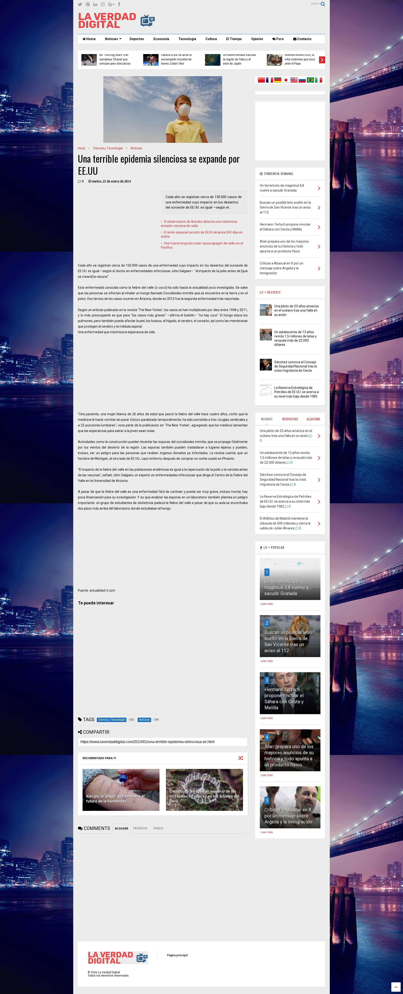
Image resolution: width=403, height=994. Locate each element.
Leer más (267, 604)
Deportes (137, 39)
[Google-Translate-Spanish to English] (294, 82)
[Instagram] (103, 4)
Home (91, 39)
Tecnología (187, 39)
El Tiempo (234, 39)
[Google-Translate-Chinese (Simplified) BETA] (261, 82)
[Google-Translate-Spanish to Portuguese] (310, 82)
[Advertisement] (240, 21)
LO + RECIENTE (270, 292)
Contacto (304, 39)
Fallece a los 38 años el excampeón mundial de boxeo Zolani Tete (176, 59)
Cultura (211, 39)
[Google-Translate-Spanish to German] (277, 82)
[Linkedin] (95, 4)
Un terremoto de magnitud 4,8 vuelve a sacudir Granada (286, 587)
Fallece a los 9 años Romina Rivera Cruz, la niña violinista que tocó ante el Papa (300, 57)
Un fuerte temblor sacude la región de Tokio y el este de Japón (239, 59)
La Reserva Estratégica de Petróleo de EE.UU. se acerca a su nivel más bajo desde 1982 (296, 392)
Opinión (257, 39)
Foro (280, 39)
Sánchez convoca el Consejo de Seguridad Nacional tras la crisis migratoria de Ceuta (295, 366)
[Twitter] (80, 4)
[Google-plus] (111, 4)
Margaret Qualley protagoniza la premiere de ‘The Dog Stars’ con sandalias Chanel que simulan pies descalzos (114, 55)
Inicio (81, 148)
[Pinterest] (88, 4)
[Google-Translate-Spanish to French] (269, 82)
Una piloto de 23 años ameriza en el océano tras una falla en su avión (296, 310)
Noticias (111, 39)
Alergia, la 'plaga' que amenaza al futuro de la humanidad (115, 798)
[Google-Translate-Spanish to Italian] (318, 82)
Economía (161, 39)
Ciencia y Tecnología (108, 148)
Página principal (177, 955)
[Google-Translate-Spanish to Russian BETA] (302, 82)
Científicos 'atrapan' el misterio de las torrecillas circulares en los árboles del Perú (204, 796)
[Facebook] (119, 4)
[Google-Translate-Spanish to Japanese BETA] (286, 82)
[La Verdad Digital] (116, 26)
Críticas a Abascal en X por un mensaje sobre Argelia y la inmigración (288, 816)
